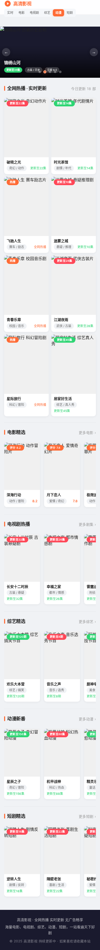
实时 (10, 13)
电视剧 (34, 13)
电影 (21, 13)
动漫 (58, 13)
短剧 (70, 13)
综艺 (47, 13)
